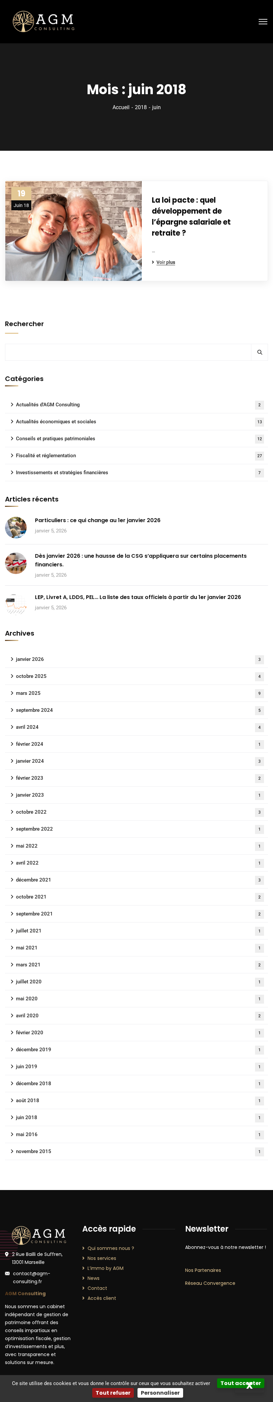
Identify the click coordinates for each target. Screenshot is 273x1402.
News (94, 1278)
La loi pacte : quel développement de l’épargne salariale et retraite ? (191, 216)
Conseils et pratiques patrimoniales (139, 439)
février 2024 (138, 744)
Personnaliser (160, 1393)
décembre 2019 (138, 1050)
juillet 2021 (138, 931)
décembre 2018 (138, 1084)
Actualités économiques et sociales (139, 422)
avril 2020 (138, 1016)
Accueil (121, 107)
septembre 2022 (138, 829)
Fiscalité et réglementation (139, 456)
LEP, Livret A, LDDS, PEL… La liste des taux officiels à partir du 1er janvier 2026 (138, 597)
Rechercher (24, 323)
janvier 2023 (138, 795)
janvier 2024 (138, 761)
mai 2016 (138, 1134)
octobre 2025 (138, 676)
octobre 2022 (138, 812)
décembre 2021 (138, 880)
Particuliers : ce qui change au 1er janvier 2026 (97, 520)
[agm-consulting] (43, 21)
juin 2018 (138, 1117)
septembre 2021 (138, 914)
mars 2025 (138, 693)
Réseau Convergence (210, 1283)
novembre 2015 (138, 1151)
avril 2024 (138, 727)
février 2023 (138, 778)
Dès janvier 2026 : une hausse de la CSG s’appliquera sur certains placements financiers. (141, 560)
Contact (97, 1288)
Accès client (102, 1298)
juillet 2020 (138, 982)
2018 (141, 107)
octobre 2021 (138, 897)
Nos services (102, 1258)
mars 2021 (138, 965)
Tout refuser (113, 1393)
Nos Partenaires (203, 1270)
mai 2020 (138, 999)
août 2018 (138, 1100)
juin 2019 (138, 1067)
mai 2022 (138, 846)
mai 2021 (138, 948)
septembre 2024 (138, 710)
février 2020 (138, 1033)
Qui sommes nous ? (111, 1248)
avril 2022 (138, 863)
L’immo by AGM (106, 1268)
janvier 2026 (138, 659)
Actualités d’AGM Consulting (138, 405)
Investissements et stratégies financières (138, 473)
